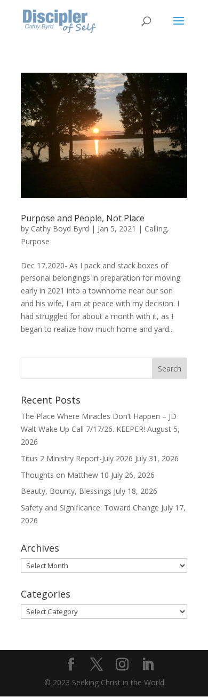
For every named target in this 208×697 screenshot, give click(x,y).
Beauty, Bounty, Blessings (66, 491)
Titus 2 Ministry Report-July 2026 (77, 458)
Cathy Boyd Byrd (60, 228)
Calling (156, 228)
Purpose (35, 241)
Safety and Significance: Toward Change (90, 507)
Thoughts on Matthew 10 (65, 475)
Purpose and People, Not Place (83, 218)
